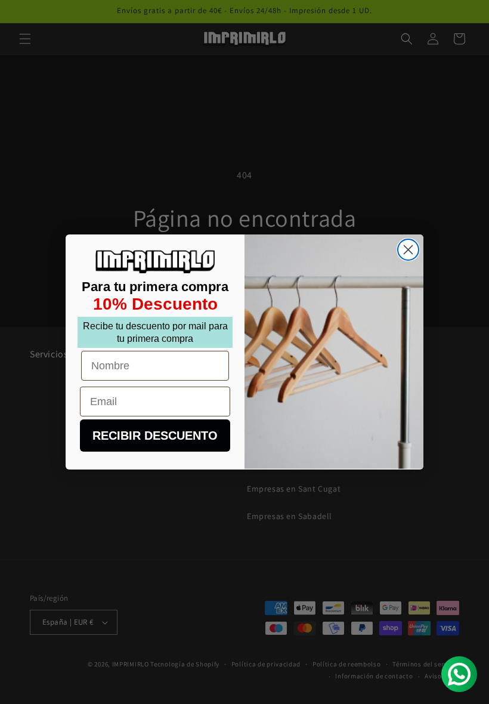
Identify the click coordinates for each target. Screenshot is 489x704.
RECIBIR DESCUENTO (155, 435)
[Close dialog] (408, 249)
